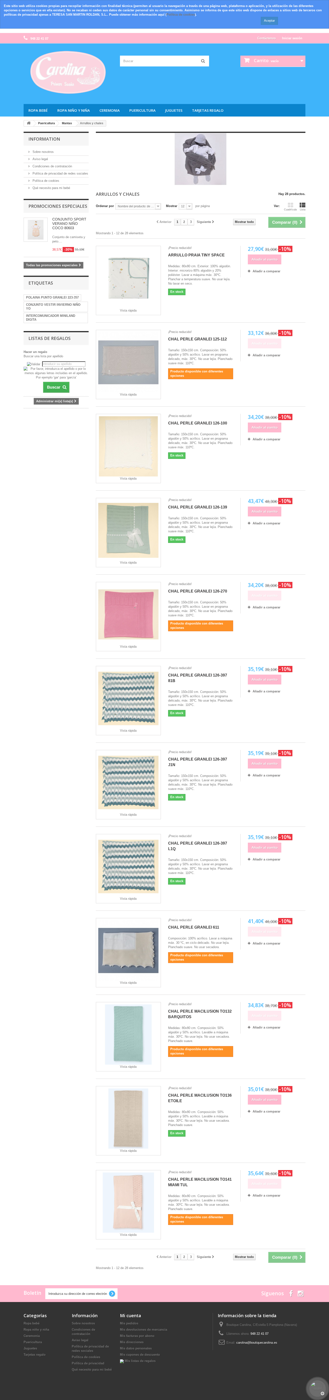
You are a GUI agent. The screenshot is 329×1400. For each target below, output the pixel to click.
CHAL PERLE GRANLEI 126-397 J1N (197, 762)
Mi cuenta (130, 1315)
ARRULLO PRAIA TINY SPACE (196, 255)
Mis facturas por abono (137, 1336)
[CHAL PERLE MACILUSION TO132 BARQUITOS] (128, 1034)
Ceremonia (109, 110)
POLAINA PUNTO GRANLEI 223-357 (52, 297)
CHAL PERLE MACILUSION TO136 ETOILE (200, 1098)
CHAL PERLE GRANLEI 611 (193, 927)
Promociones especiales (57, 206)
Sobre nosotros (43, 152)
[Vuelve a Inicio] (28, 123)
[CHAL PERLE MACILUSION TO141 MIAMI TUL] (128, 1202)
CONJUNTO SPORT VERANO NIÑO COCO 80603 (69, 223)
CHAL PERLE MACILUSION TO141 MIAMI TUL (200, 1182)
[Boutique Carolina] (68, 72)
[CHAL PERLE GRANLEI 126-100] (128, 446)
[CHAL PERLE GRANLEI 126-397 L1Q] (128, 866)
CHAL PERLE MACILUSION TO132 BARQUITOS (200, 1014)
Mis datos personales (136, 1348)
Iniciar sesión (292, 38)
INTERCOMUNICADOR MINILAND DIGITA (50, 317)
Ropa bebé (38, 110)
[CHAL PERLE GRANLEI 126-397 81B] (128, 698)
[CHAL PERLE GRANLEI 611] (128, 950)
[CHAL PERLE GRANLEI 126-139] (128, 530)
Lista (302, 209)
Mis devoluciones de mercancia (143, 1329)
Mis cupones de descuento (140, 1354)
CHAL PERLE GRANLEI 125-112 (197, 339)
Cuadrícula (290, 209)
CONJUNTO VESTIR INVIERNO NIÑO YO (53, 306)
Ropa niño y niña (73, 110)
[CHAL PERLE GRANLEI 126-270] (128, 614)
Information (44, 139)
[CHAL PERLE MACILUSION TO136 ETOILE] (128, 1118)
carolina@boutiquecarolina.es (256, 1342)
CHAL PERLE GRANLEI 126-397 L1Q (197, 846)
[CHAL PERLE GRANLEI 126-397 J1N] (128, 782)
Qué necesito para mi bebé (51, 188)
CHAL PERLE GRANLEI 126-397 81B (197, 678)
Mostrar (171, 206)
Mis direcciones (132, 1342)
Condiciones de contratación (52, 166)
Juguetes (173, 110)
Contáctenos (266, 38)
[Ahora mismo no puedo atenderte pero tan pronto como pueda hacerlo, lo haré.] (317, 1388)
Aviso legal (40, 159)
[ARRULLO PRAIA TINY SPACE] (128, 278)
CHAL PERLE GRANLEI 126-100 (197, 423)
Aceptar (269, 20)
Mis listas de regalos (140, 1361)
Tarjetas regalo (208, 110)
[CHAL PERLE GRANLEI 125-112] (128, 362)
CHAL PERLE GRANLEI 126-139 (197, 507)
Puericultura (142, 110)
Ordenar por (105, 206)
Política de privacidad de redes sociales (60, 173)
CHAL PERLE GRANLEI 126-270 (197, 591)
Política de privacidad (88, 1363)
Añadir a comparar (266, 271)
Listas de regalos (49, 338)
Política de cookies (180, 14)
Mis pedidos (129, 1323)
